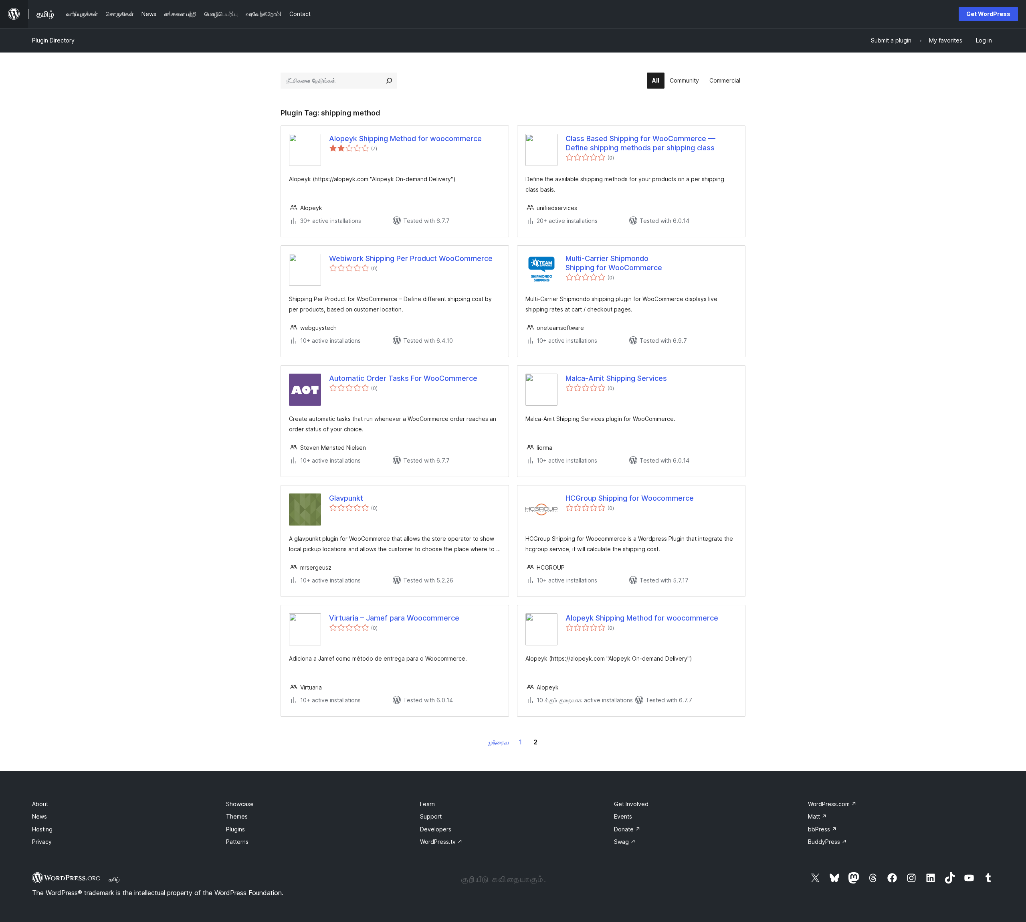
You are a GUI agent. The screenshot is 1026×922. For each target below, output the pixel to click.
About (40, 804)
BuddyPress (827, 841)
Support (431, 816)
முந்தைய (498, 742)
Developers (435, 829)
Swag (625, 841)
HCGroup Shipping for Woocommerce (630, 498)
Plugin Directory (53, 40)
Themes (237, 816)
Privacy (42, 841)
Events (623, 816)
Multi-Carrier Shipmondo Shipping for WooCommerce (614, 263)
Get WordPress (988, 13)
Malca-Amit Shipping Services (616, 378)
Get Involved (631, 804)
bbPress (822, 829)
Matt (817, 816)
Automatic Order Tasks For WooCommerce (403, 378)
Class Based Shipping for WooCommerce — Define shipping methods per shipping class (640, 143)
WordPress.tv (441, 841)
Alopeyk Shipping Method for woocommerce (405, 138)
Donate (627, 829)
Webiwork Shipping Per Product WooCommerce (411, 258)
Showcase (240, 804)
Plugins (235, 829)
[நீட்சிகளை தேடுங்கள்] (389, 81)
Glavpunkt (346, 498)
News (39, 816)
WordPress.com (832, 804)
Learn (427, 804)
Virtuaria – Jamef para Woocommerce (394, 618)
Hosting (42, 829)
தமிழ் (114, 879)
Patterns (237, 841)
